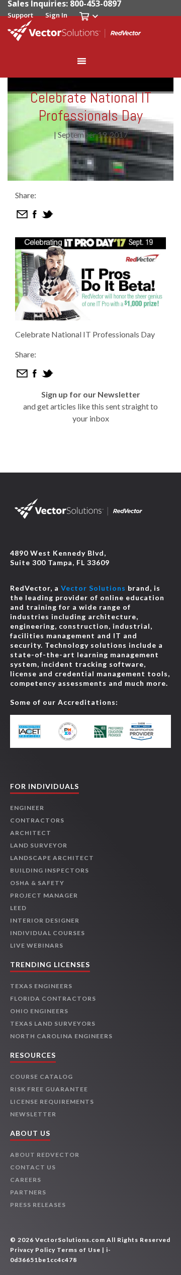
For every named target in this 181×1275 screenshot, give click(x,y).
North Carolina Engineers (61, 1036)
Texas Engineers (41, 986)
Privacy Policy (32, 1249)
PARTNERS (28, 1192)
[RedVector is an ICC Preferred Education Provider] (108, 731)
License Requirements (52, 1101)
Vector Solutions (93, 588)
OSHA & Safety (37, 883)
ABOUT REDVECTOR (44, 1154)
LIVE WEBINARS (36, 945)
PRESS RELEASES (38, 1204)
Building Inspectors (49, 870)
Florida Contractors (53, 998)
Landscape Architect (52, 858)
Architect (30, 832)
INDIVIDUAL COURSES (47, 933)
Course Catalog (41, 1076)
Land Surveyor (38, 845)
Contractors (37, 820)
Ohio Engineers (39, 1011)
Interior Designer (44, 920)
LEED (18, 908)
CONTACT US (33, 1167)
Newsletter (33, 1114)
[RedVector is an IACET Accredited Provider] (36, 731)
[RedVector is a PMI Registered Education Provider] (72, 731)
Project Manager (44, 895)
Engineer (27, 807)
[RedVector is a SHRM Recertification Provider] (145, 731)
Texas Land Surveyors (53, 1023)
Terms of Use (79, 1249)
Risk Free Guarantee (49, 1089)
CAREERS (25, 1179)
